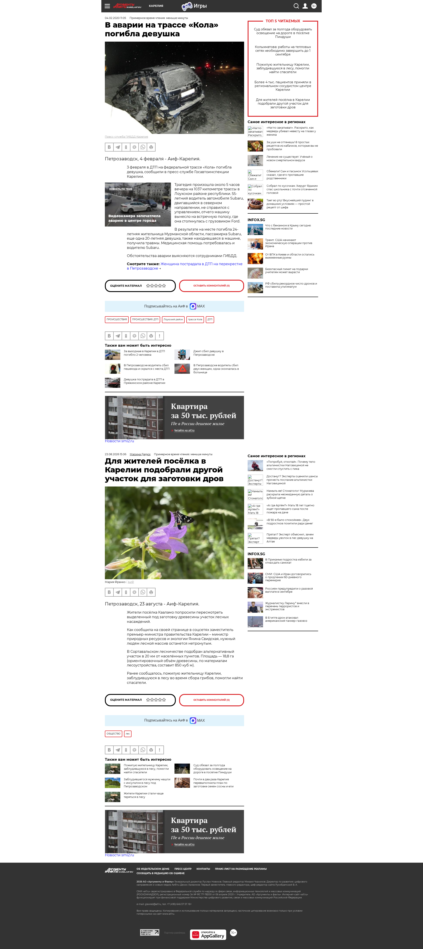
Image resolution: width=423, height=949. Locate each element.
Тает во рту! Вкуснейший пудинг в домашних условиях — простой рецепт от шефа (290, 204)
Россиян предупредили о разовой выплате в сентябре (289, 590)
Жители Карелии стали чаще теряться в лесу (143, 795)
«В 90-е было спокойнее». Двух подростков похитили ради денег (290, 521)
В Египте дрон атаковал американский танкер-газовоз (286, 619)
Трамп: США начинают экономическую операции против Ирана (288, 243)
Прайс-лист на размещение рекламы (241, 869)
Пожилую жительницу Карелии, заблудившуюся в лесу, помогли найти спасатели (283, 68)
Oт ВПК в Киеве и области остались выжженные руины (289, 256)
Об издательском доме (153, 869)
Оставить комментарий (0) (211, 285)
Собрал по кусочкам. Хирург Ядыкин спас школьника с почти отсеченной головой (292, 189)
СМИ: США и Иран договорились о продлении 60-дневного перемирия (288, 577)
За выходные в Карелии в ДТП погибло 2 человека (144, 353)
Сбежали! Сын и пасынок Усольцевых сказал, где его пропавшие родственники (292, 175)
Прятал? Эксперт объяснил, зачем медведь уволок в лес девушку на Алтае (290, 538)
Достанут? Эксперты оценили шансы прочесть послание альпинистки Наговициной (292, 480)
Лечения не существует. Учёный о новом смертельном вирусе (290, 158)
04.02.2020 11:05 (115, 18)
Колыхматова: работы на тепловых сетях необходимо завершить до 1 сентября (283, 50)
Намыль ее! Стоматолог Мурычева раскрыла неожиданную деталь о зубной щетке (290, 494)
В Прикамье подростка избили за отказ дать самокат (288, 561)
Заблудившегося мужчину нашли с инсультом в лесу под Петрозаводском (147, 783)
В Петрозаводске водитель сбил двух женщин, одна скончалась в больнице (216, 369)
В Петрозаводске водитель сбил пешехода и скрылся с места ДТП (147, 367)
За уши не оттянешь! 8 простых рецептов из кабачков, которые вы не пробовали (292, 146)
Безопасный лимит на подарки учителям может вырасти (286, 271)
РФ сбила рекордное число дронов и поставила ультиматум (291, 285)
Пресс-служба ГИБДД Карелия (126, 136)
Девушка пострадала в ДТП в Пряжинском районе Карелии (144, 381)
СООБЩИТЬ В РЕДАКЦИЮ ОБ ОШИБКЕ (161, 873)
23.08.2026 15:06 (115, 454)
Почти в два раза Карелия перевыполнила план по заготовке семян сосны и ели (213, 783)
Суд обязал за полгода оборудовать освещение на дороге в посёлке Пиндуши (283, 33)
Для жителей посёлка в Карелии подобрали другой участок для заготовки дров (283, 103)
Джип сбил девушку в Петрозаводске (208, 353)
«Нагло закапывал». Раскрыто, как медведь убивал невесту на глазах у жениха (291, 131)
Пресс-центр (182, 869)
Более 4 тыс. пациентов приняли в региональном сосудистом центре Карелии (282, 86)
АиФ (131, 582)
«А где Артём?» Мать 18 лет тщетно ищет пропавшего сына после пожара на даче (290, 509)
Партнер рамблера (174, 932)
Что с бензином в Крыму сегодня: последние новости (288, 227)
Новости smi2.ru (119, 441)
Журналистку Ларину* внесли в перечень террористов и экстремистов (287, 606)
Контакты (203, 869)
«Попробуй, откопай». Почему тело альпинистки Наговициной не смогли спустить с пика (291, 465)
